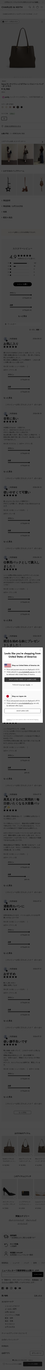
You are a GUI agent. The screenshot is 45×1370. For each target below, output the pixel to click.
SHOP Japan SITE (22, 711)
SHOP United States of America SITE (22, 679)
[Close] (40, 650)
